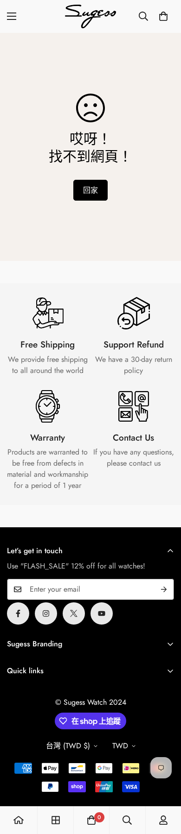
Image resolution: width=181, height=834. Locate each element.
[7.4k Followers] (46, 613)
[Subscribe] (164, 589)
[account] (163, 820)
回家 (90, 190)
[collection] (55, 820)
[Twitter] (74, 613)
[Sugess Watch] (90, 16)
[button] (163, 16)
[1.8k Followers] (18, 613)
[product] (18, 820)
